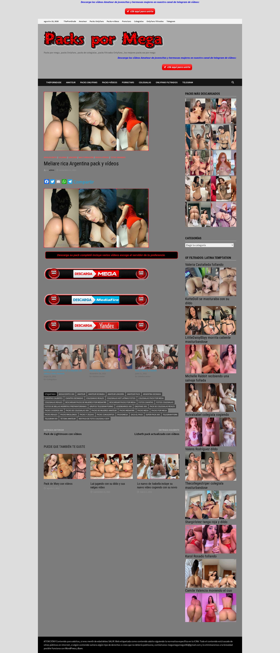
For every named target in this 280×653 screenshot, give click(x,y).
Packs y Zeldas (87, 414)
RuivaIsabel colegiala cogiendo (207, 415)
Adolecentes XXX (66, 394)
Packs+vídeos (113, 21)
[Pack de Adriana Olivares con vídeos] (223, 137)
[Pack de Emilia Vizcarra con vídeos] (223, 162)
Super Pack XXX (153, 414)
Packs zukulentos (105, 414)
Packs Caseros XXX (54, 410)
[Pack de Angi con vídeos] (111, 357)
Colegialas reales (53, 402)
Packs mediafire (127, 410)
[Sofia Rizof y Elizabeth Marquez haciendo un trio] (197, 162)
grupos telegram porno (101, 406)
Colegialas (139, 21)
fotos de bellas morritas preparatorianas (66, 406)
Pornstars (126, 21)
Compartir (84, 182)
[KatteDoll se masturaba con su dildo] (210, 320)
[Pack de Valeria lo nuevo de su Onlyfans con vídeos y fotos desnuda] (65, 357)
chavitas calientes (54, 398)
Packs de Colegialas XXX (77, 410)
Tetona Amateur (68, 418)
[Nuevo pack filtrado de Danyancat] (223, 111)
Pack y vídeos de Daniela (146, 370)
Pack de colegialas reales (162, 406)
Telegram (171, 21)
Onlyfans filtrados (155, 21)
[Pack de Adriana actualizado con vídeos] (197, 111)
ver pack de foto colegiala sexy (94, 418)
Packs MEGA (143, 410)
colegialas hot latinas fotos (121, 398)
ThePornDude (70, 21)
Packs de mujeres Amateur (104, 410)
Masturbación (86, 157)
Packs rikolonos (68, 414)
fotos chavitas (146, 402)
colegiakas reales (95, 398)
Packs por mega (159, 410)
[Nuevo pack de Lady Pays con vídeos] (223, 188)
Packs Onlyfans (97, 21)
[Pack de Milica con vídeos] (197, 188)
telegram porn (170, 414)
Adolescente (50, 157)
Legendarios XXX (124, 406)
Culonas (62, 157)
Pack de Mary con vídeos (58, 483)
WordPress (70, 648)
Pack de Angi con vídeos (100, 370)
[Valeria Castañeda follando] (210, 281)
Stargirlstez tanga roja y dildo (206, 522)
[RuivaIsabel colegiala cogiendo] (210, 431)
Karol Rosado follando (201, 556)
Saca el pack (137, 414)
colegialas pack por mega (151, 398)
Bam (80, 648)
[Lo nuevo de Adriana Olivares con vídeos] (197, 137)
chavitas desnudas (74, 398)
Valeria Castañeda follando (204, 265)
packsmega (122, 414)
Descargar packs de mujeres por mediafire (85, 402)
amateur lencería (116, 394)
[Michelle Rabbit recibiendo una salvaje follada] (210, 397)
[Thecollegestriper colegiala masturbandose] (210, 504)
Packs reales (51, 414)
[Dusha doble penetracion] (223, 214)
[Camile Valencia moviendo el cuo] (210, 607)
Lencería (72, 157)
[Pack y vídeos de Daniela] (156, 357)
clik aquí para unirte (141, 11)
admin (51, 170)
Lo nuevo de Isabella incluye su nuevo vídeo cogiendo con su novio (157, 485)
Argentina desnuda (152, 394)
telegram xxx (51, 418)
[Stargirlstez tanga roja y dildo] (210, 538)
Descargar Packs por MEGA (122, 402)
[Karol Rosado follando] (210, 573)
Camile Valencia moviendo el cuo (208, 590)
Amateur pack (133, 394)
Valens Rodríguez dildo (201, 449)
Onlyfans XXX (141, 406)
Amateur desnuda (96, 394)
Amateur (83, 21)
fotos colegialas (164, 402)
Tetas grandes (118, 157)
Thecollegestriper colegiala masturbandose (204, 485)
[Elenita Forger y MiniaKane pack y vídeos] (197, 214)
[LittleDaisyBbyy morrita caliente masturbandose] (210, 358)
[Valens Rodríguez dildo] (210, 466)
